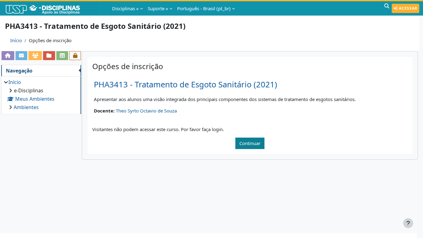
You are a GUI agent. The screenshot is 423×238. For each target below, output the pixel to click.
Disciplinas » (125, 8)
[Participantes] (35, 55)
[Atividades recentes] (49, 55)
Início (16, 40)
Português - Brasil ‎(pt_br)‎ (204, 8)
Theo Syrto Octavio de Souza (146, 111)
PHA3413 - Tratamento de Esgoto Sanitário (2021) (185, 84)
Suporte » (158, 8)
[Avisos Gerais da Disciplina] (21, 55)
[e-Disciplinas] (52, 8)
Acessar (407, 8)
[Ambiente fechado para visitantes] (75, 55)
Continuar (249, 143)
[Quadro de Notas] (62, 55)
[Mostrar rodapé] (408, 223)
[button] (387, 8)
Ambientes (26, 107)
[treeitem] (41, 94)
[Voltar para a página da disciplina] (8, 55)
